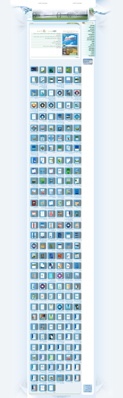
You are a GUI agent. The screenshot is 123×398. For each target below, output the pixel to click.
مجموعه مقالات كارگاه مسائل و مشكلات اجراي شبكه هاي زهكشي (69, 352)
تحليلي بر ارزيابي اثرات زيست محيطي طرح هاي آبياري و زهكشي (52, 362)
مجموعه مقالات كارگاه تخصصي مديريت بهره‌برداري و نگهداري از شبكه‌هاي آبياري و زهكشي (52, 280)
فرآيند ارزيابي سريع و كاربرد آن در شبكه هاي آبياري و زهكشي (60, 230)
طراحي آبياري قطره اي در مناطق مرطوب (60, 164)
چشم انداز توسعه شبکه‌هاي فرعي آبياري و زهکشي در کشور (77, 142)
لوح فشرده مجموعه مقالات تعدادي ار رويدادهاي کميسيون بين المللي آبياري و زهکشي (43, 110)
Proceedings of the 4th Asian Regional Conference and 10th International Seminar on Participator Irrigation (60, 197)
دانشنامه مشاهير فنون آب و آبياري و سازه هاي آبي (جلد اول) (69, 280)
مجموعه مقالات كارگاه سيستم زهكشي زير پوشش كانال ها (34, 240)
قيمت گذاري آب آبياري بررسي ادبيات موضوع (77, 280)
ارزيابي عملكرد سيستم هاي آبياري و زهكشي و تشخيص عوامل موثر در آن (34, 382)
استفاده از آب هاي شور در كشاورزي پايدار (34, 280)
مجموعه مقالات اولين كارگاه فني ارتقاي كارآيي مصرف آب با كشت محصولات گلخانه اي (34, 185)
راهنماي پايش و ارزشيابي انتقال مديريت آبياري (43, 300)
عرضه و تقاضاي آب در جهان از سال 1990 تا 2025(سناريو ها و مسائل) (77, 331)
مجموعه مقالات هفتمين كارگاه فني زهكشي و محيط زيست (34, 133)
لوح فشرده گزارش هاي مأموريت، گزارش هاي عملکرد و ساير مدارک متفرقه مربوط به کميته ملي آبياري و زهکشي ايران (77, 98)
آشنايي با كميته (91, 27)
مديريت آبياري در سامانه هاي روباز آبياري (77, 239)
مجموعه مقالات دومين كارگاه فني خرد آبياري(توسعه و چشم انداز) (60, 207)
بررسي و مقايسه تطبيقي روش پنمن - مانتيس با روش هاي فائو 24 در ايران (51, 291)
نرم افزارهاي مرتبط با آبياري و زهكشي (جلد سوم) (69, 229)
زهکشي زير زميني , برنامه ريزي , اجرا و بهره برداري (60, 185)
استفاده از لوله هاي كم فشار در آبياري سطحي (34, 270)
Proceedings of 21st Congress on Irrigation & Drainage (34, 142)
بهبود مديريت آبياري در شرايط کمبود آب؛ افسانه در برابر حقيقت (34, 97)
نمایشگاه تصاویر (91, 48)
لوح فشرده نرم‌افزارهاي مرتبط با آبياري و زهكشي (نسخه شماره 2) (43, 291)
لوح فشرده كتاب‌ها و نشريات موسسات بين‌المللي (60, 311)
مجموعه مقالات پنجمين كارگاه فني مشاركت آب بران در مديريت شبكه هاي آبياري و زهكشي (69, 165)
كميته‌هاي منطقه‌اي (91, 31)
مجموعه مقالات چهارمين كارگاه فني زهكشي (69, 207)
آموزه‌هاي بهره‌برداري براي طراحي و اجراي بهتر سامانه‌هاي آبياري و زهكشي (60, 110)
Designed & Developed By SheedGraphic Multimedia (61, 397)
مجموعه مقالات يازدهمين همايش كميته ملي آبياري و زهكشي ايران (69, 250)
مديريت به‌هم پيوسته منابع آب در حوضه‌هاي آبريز (77, 109)
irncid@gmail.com (63, 396)
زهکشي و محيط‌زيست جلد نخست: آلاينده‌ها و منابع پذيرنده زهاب (77, 74)
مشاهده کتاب (50, 31)
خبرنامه (93, 43)
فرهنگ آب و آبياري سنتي (68, 340)
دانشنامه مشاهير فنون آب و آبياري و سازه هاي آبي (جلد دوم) (43, 260)
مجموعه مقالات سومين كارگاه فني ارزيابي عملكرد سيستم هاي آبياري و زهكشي (77, 301)
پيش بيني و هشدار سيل (59, 217)
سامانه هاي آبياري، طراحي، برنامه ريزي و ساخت (69, 97)
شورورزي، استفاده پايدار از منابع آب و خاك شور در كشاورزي (43, 152)
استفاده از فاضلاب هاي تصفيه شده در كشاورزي (69, 311)
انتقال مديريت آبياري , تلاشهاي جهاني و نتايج (77, 164)
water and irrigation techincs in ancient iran (69, 361)
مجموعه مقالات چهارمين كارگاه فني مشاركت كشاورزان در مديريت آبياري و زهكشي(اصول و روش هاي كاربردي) (68, 219)
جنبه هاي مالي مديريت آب (34, 340)
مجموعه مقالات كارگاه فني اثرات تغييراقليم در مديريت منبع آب (77, 175)
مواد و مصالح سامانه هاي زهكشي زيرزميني (34, 260)
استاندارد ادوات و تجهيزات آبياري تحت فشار (43, 280)
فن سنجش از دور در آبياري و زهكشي (52, 351)
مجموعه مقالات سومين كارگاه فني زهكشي (69, 239)
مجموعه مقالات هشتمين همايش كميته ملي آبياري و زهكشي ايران (43, 382)
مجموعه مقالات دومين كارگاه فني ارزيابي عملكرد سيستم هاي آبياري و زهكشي (60, 341)
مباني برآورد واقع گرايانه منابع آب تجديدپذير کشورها (69, 84)
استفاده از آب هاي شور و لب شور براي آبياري (43, 351)
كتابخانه (93, 41)
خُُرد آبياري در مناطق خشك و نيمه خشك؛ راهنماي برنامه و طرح (68, 185)
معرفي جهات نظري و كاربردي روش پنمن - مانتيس (77, 362)
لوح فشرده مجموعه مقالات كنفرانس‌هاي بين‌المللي (61, 280)
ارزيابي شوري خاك (43, 249)
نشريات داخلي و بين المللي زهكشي (43, 121)
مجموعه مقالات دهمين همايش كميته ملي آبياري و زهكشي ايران (43, 331)
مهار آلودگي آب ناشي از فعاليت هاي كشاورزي (43, 270)
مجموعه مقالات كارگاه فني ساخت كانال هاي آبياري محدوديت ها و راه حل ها (34, 331)
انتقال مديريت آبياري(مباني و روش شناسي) (44, 207)
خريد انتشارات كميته (90, 38)
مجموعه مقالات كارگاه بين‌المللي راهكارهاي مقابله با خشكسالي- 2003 (51, 260)
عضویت (93, 32)
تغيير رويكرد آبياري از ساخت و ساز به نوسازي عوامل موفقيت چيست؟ (52, 121)
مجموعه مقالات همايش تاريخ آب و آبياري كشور (34, 311)
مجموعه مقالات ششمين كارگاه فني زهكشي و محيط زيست (77, 152)
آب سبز (70, 73)
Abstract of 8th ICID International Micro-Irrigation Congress (43, 142)
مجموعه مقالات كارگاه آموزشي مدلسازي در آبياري (34, 229)
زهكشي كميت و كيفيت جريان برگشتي (34, 300)
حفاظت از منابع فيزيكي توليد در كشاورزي (69, 132)
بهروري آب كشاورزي (77, 249)
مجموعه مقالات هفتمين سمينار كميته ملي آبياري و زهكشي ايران (52, 382)
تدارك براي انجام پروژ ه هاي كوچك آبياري (69, 331)
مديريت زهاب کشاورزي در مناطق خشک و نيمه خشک (77, 185)
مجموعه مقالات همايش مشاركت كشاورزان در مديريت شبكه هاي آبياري (34, 352)
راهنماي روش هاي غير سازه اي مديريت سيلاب (77, 321)
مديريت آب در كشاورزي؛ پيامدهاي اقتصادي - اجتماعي (34, 290)
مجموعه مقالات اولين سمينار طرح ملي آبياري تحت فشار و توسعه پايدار (52, 175)
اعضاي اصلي (92, 29)
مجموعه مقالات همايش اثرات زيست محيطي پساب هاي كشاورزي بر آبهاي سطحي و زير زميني (69, 301)
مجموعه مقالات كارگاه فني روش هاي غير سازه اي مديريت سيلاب (69, 321)
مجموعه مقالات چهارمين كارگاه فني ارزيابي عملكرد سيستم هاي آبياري (52, 240)
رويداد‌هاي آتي (91, 36)
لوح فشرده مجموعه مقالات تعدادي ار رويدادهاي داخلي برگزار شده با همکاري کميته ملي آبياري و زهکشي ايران (34, 110)
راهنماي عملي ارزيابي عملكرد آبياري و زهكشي (52, 218)
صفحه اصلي (92, 25)
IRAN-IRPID (91, 50)
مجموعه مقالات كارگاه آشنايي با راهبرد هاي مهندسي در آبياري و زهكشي (60, 175)
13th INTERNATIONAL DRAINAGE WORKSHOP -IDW (43, 97)
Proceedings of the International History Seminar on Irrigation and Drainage (52, 196)
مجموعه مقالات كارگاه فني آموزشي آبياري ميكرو (52, 331)
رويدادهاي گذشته (91, 34)
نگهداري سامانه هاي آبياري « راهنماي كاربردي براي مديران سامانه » (69, 175)
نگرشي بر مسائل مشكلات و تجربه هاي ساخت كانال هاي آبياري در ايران (60, 250)
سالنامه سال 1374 (77, 381)
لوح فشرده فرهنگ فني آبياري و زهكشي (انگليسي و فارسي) (60, 301)
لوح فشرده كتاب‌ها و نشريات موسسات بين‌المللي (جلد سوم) (34, 250)
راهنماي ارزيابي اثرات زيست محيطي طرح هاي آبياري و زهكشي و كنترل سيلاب (52, 372)
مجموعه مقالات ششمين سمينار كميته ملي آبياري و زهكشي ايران (60, 382)
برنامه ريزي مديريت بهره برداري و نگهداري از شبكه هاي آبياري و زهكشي (60, 291)
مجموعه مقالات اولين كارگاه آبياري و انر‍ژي (77, 121)
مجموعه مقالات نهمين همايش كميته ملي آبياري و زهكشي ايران (34, 362)
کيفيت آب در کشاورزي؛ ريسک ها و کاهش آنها (52, 74)
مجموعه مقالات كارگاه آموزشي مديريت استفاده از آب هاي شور (43, 341)
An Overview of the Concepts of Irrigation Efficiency (78, 84)
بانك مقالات (92, 45)
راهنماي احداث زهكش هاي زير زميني (34, 371)
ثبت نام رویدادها (91, 47)
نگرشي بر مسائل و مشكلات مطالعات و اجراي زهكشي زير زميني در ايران (69, 291)
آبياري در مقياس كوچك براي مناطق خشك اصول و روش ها (60, 270)
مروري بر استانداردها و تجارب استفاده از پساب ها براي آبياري (43, 218)
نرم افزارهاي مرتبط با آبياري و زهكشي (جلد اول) (43, 321)
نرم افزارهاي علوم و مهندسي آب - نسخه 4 (60, 97)
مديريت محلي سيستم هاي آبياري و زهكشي (60, 371)
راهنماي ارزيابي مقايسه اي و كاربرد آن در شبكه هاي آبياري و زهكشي (60, 240)
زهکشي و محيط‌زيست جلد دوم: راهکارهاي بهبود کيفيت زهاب (34, 84)
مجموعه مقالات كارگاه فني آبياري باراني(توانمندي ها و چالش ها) (52, 230)
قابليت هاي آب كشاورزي (60, 151)
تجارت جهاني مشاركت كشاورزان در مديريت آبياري (43, 361)
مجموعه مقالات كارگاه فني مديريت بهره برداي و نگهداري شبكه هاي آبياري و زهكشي (51, 208)
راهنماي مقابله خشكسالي (51, 310)
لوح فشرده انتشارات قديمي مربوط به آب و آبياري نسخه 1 (52, 110)
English (92, 52)
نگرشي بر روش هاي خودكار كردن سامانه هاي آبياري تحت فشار (52, 185)
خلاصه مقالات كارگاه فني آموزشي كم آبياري (60, 331)
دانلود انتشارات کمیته (90, 39)
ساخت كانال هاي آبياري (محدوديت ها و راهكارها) (60, 142)
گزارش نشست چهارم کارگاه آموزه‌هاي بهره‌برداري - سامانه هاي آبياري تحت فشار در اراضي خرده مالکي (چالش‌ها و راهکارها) (60, 85)
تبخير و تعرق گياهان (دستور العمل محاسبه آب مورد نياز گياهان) (43, 185)
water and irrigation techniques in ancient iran (43, 196)
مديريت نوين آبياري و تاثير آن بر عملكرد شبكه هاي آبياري (69, 270)
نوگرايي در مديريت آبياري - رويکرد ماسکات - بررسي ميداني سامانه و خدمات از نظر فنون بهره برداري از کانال (60, 122)
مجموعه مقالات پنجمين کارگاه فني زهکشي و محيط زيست (34, 175)
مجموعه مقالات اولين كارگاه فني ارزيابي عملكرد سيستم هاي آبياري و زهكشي (43, 372)
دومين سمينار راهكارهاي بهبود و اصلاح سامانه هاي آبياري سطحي (43, 175)
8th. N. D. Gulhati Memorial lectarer (78, 132)
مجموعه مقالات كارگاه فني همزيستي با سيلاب (34, 218)
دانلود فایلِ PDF (39, 31)
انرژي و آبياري (60, 73)
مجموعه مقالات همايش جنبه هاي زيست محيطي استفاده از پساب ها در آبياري (77, 341)
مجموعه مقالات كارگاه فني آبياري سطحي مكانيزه (43, 229)
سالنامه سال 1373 (34, 391)
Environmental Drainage (42, 73)
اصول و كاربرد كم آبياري (77, 217)
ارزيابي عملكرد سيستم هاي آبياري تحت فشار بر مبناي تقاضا (69, 260)
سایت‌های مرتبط (91, 55)
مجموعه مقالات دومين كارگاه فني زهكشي (60, 321)
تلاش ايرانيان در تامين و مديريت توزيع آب (60, 361)
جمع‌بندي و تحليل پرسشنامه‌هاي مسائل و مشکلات (34, 121)
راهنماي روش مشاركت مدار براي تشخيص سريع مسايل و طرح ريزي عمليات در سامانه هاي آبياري (77, 196)
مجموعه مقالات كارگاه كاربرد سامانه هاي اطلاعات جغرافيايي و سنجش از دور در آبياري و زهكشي (43, 240)
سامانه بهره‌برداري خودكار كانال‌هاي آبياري (68, 109)
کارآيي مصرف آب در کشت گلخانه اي (35, 207)
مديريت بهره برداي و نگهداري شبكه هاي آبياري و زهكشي (69, 196)
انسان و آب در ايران (34, 320)
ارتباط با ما (92, 54)
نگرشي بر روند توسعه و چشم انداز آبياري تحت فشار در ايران (52, 270)
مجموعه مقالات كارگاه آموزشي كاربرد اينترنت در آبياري (43, 311)
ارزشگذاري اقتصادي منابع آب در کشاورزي (68, 121)
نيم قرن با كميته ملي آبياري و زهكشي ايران (52, 142)
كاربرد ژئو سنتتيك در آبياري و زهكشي (78, 207)
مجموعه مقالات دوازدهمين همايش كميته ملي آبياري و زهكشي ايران (68, 152)
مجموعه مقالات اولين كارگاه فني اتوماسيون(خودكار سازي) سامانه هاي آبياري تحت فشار (34, 197)
